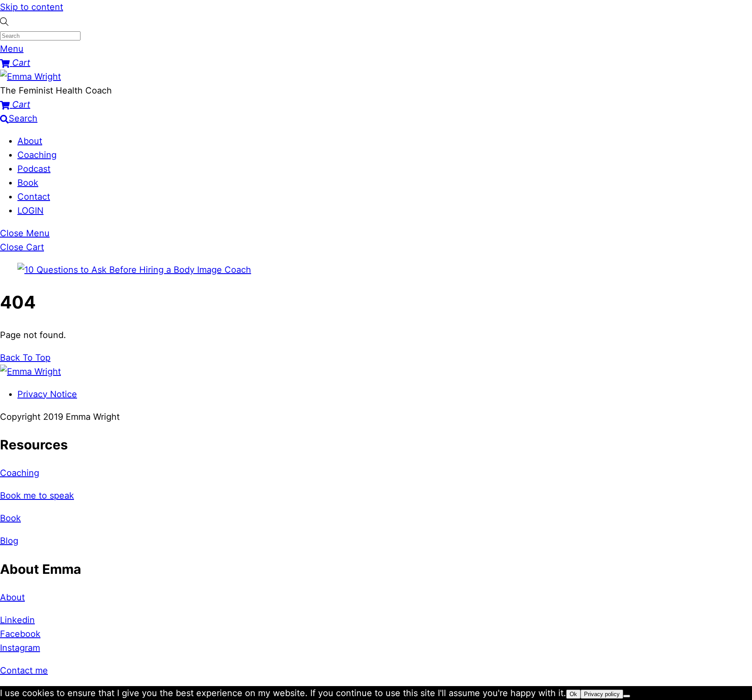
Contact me (24, 670)
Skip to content (31, 7)
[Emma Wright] (30, 76)
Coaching (37, 155)
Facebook (20, 634)
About (29, 141)
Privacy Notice (47, 394)
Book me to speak (37, 495)
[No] (626, 696)
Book (27, 183)
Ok (573, 694)
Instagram (20, 648)
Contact (33, 196)
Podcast (33, 169)
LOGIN (30, 210)
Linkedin (17, 620)
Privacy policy (602, 694)
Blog (9, 541)
